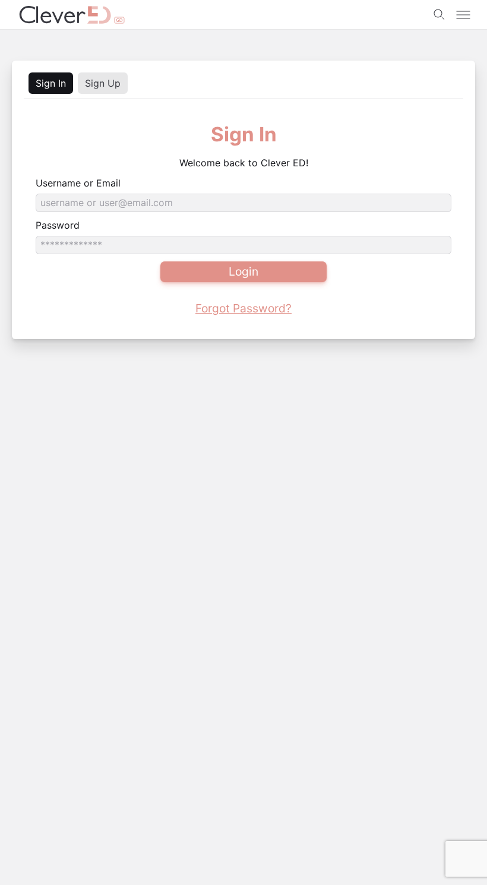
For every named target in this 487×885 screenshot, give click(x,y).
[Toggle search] (439, 15)
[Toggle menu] (463, 15)
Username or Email (78, 183)
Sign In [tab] (51, 83)
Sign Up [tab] (103, 83)
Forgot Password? (243, 308)
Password (58, 225)
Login (243, 271)
